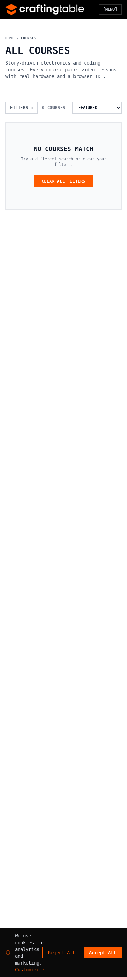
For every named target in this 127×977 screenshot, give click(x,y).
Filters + (21, 107)
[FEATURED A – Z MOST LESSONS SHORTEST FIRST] (97, 108)
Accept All (102, 952)
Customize (27, 969)
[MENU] (110, 9)
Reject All (61, 952)
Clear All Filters (63, 181)
